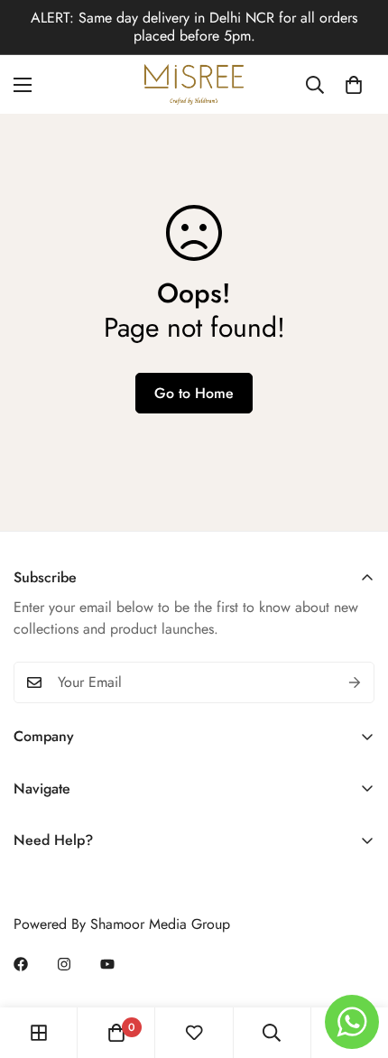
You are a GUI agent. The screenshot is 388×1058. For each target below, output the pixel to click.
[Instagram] (64, 964)
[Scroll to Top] (355, 962)
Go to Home (194, 393)
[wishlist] (194, 1033)
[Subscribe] (354, 682)
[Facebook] (21, 964)
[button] (353, 85)
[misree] (194, 84)
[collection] (39, 1033)
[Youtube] (107, 964)
